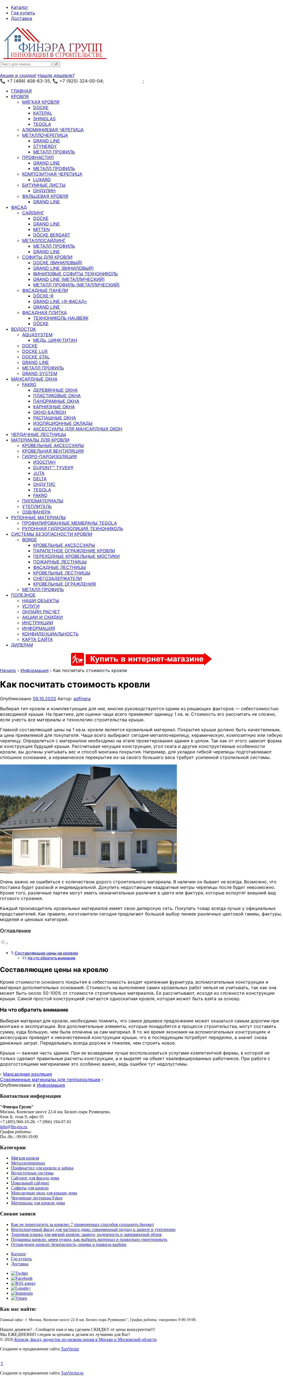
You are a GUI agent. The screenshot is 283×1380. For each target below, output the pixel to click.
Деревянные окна (55, 390)
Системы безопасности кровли (51, 534)
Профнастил (38, 157)
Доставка (21, 18)
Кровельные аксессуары (53, 445)
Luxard (42, 179)
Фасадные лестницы (59, 567)
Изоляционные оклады (63, 423)
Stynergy (45, 146)
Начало (8, 670)
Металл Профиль (54, 152)
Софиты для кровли (47, 257)
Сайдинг (33, 213)
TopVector (70, 1348)
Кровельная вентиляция (53, 451)
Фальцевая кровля (45, 196)
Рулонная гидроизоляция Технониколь (72, 528)
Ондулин (44, 190)
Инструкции (37, 622)
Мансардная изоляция (27, 1074)
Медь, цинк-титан (55, 340)
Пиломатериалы (42, 501)
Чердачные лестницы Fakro (36, 1198)
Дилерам (22, 645)
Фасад (19, 207)
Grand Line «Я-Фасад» (60, 301)
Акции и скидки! (18, 75)
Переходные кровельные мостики (76, 556)
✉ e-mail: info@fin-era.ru (171, 81)
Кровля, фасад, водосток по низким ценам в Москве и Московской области (85, 1339)
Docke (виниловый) (57, 262)
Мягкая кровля (40, 102)
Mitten (41, 229)
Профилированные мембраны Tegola (69, 523)
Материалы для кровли (40, 440)
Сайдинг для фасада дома (35, 1178)
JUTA (38, 473)
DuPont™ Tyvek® (53, 467)
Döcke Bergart (51, 235)
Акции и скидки (42, 617)
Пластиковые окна (57, 395)
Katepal (42, 113)
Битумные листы (43, 185)
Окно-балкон (49, 412)
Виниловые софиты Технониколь (75, 273)
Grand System (39, 373)
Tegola (42, 124)
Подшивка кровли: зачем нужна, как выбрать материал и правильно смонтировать (89, 1239)
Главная (21, 91)
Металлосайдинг (44, 240)
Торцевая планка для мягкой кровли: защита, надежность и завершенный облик (86, 1234)
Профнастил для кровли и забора (42, 1168)
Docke (41, 107)
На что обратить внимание (51, 958)
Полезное (23, 595)
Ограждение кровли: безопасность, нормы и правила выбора (68, 1244)
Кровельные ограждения (64, 584)
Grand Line (46, 140)
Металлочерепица (45, 135)
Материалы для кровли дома (38, 1203)
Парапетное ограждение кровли (74, 550)
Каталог (19, 7)
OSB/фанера (36, 512)
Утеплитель (37, 506)
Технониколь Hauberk (60, 318)
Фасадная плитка (44, 312)
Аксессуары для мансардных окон (77, 429)
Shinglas (44, 118)
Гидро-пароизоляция (49, 456)
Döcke (41, 323)
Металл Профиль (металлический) (76, 285)
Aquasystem (37, 334)
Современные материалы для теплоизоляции (50, 1079)
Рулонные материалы (38, 517)
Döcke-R (43, 296)
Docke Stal (36, 357)
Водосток (23, 329)
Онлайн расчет (41, 611)
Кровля (20, 96)
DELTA (40, 478)
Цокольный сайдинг (30, 1183)
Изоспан (44, 462)
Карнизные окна (54, 406)
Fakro (29, 384)
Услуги (31, 606)
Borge (29, 539)
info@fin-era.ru (13, 1126)
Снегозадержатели (57, 578)
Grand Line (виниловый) (63, 268)
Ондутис (44, 484)
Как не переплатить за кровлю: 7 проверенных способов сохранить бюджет (82, 1224)
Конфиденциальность (50, 634)
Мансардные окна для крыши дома (44, 1193)
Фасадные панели (45, 290)
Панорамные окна (56, 401)
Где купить (23, 13)
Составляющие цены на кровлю (46, 953)
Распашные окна (54, 417)
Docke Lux (35, 351)
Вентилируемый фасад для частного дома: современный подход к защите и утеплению (93, 1229)
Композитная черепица (52, 174)
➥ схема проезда (124, 81)
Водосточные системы (32, 1173)
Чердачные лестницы (38, 434)
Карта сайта (37, 639)
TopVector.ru (72, 1373)
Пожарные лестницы (60, 562)
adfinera (82, 698)
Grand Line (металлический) (69, 279)
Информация (38, 628)
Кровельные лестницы (61, 573)
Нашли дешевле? (56, 75)
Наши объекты (40, 600)
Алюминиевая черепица (53, 129)
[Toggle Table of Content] (4, 943)
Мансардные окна (34, 379)
